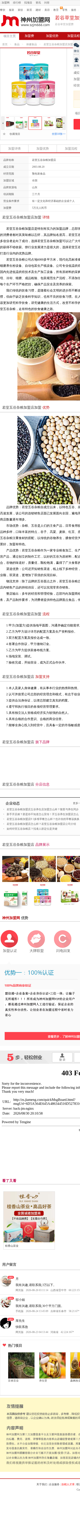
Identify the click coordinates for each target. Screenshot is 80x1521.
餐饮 (2, 9)
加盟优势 (52, 36)
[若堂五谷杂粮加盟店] (15, 118)
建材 (38, 9)
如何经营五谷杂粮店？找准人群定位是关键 (32, 828)
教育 (56, 9)
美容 (47, 9)
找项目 (28, 2)
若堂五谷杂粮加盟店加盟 (58, 44)
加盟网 (6, 2)
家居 (29, 9)
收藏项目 (13, 133)
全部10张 (59, 133)
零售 (65, 9)
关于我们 (41, 1484)
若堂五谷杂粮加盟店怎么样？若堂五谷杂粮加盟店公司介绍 (41, 823)
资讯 (38, 2)
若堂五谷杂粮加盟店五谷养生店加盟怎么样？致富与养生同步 (43, 809)
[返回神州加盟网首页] (25, 21)
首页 (5, 44)
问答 (47, 2)
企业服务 (54, 1484)
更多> (76, 803)
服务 (73, 9)
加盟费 (29, 36)
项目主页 (9, 36)
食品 (17, 44)
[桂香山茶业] (29, 1217)
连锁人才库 (68, 1484)
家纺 (20, 9)
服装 (11, 9)
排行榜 (17, 2)
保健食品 (31, 44)
